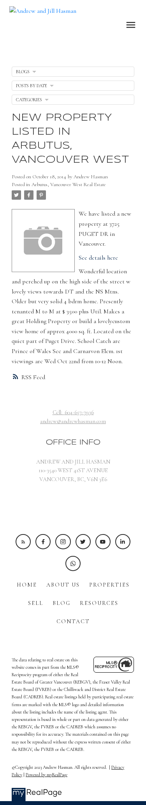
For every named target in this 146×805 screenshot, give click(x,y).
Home (27, 585)
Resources (99, 603)
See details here (98, 258)
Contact (73, 621)
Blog (61, 603)
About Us (63, 585)
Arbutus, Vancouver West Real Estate (69, 184)
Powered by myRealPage (46, 774)
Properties (109, 585)
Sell (35, 603)
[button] (23, 541)
